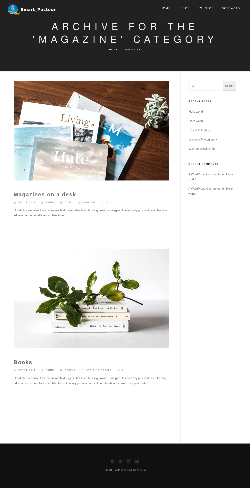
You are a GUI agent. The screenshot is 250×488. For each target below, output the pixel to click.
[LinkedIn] (129, 462)
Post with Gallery (199, 130)
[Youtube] (137, 462)
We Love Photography (203, 139)
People (70, 370)
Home (166, 8)
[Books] (91, 299)
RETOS (184, 8)
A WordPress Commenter (204, 174)
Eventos (206, 8)
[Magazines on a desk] (91, 131)
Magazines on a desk (45, 194)
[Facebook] (113, 462)
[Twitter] (121, 462)
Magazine (133, 49)
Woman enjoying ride (202, 148)
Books (23, 362)
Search (229, 85)
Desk (68, 202)
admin (50, 202)
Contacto (231, 8)
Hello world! (196, 111)
